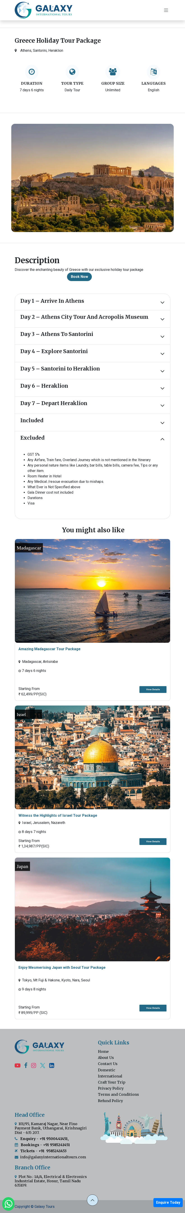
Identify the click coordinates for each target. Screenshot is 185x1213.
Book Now (79, 277)
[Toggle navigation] (166, 10)
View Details (153, 689)
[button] (92, 1200)
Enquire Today (168, 1202)
